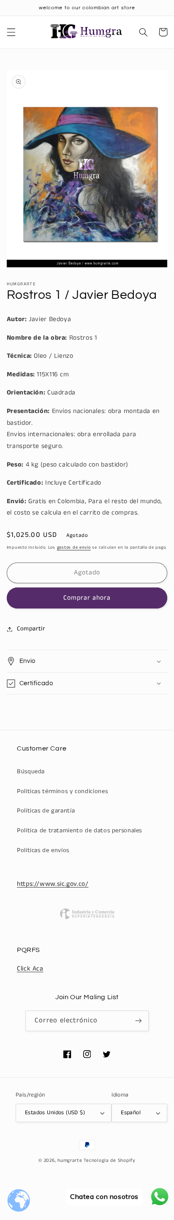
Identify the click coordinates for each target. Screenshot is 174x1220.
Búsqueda (31, 771)
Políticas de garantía (46, 811)
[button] (11, 32)
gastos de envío (74, 547)
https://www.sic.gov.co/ (53, 884)
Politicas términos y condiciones (62, 791)
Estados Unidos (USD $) (55, 1113)
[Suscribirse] (138, 1021)
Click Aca (30, 968)
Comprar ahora (87, 598)
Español (131, 1113)
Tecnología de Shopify (109, 1160)
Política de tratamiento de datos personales (79, 830)
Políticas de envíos (43, 850)
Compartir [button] (31, 629)
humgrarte (69, 1160)
